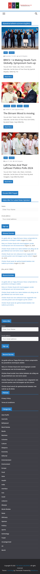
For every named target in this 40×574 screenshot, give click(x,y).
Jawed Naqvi (20, 109)
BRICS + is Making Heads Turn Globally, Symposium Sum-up (19, 61)
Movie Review (6, 509)
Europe (4, 468)
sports (4, 530)
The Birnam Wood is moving (18, 113)
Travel (4, 538)
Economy (5, 452)
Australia (4, 419)
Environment (6, 464)
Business (4, 435)
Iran (3, 493)
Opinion (4, 521)
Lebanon (4, 501)
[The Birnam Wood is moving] (20, 92)
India (5, 52)
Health (4, 480)
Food (3, 472)
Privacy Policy (6, 398)
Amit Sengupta (19, 161)
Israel (13, 106)
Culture (4, 443)
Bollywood (5, 423)
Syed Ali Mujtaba (22, 56)
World (26, 106)
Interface (4, 489)
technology (5, 534)
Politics (12, 52)
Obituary (4, 517)
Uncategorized (6, 542)
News (3, 513)
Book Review (6, 427)
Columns (4, 439)
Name (3, 206)
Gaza (3, 476)
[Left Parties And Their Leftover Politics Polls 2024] (20, 143)
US (2, 546)
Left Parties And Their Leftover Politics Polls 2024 (18, 166)
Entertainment (6, 460)
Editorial (6, 106)
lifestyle (4, 505)
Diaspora (4, 448)
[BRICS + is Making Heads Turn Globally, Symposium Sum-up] (20, 38)
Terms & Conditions (8, 402)
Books (4, 431)
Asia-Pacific (5, 415)
